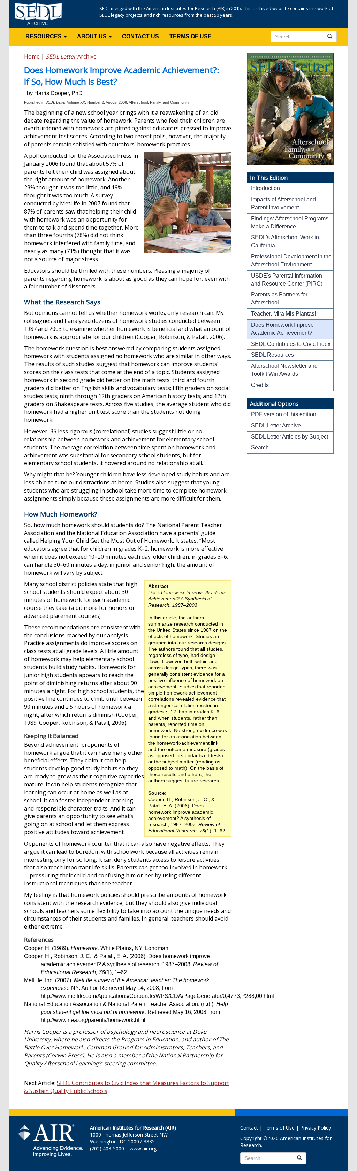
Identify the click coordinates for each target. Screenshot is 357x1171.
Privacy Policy (315, 1127)
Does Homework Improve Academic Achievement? (282, 329)
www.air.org (143, 1148)
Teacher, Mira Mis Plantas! (283, 314)
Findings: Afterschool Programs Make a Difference (289, 223)
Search (260, 447)
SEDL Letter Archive (276, 425)
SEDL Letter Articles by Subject (289, 437)
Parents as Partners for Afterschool (279, 298)
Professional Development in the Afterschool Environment (291, 260)
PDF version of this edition (283, 414)
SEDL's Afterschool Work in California (285, 241)
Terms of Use (279, 1127)
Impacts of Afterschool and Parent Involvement (283, 203)
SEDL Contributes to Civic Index (291, 344)
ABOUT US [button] (92, 36)
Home (32, 56)
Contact (249, 1127)
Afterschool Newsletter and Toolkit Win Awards (284, 370)
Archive (71, 56)
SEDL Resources (272, 355)
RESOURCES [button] (44, 36)
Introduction (265, 188)
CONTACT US (140, 36)
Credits (260, 385)
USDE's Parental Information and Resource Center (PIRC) (286, 280)
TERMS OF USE (190, 36)
